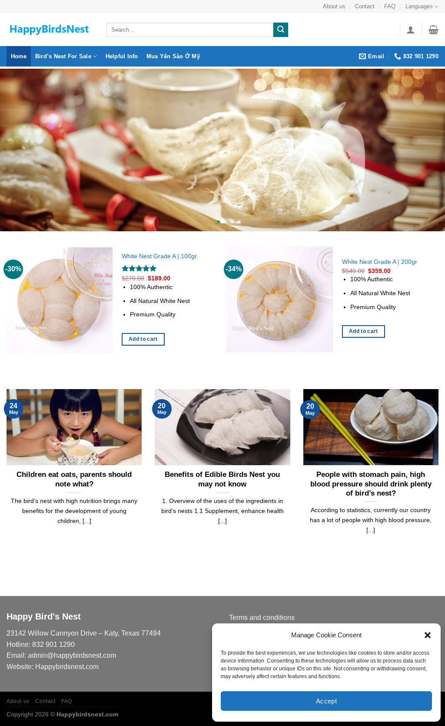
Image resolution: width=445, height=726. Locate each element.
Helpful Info (122, 56)
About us (334, 6)
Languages (419, 6)
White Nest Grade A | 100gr (159, 256)
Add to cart (143, 339)
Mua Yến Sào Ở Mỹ (173, 56)
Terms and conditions (262, 617)
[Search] (280, 30)
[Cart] (433, 29)
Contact (365, 6)
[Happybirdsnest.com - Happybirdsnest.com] (50, 29)
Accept (326, 701)
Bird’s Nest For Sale (63, 56)
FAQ (389, 6)
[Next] (438, 304)
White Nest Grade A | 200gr (379, 261)
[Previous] (6, 304)
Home (19, 56)
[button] (427, 635)
